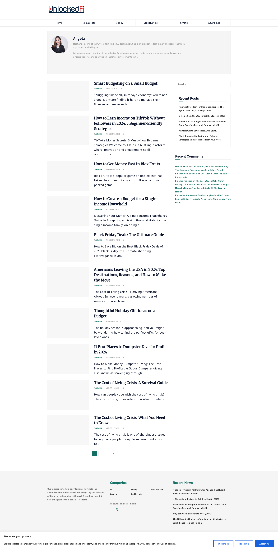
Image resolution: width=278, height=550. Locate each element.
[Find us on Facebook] (111, 510)
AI (111, 489)
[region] (139, 540)
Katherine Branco (184, 195)
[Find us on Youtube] (128, 510)
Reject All (244, 543)
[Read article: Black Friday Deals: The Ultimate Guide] (68, 247)
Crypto (184, 22)
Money (120, 22)
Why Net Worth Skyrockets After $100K (198, 130)
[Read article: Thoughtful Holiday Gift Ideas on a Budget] (68, 323)
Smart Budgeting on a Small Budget (126, 83)
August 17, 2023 (112, 428)
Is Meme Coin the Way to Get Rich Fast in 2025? (202, 115)
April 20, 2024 (111, 89)
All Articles (214, 22)
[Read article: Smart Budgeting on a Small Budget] (68, 96)
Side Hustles (151, 22)
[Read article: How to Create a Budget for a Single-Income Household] (68, 211)
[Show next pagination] (119, 453)
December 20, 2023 (113, 209)
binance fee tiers (183, 180)
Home (59, 22)
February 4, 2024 (112, 134)
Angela (99, 89)
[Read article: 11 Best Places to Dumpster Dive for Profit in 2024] (68, 359)
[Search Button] (229, 10)
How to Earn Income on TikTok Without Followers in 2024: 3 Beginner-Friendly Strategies (129, 123)
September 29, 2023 (113, 321)
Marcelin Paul (182, 166)
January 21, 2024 (112, 169)
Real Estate (89, 22)
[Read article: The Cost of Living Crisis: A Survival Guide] (68, 395)
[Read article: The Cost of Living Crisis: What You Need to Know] (68, 430)
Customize (223, 543)
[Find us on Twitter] (117, 510)
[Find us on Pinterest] (134, 510)
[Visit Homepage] (66, 9)
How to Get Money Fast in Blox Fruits (127, 164)
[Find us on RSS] (139, 510)
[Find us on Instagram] (123, 510)
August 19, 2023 (112, 388)
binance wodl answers (186, 173)
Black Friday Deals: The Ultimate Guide (129, 235)
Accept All (264, 543)
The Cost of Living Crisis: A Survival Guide (131, 383)
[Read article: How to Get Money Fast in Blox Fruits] (68, 176)
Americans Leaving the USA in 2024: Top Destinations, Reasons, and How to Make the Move (130, 274)
